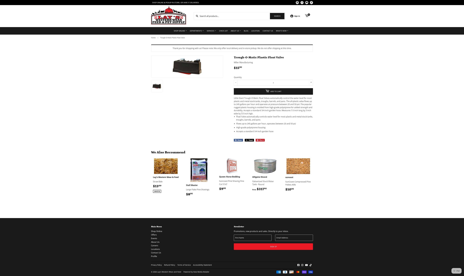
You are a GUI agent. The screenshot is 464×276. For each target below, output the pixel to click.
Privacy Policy (156, 265)
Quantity (238, 77)
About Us (235, 31)
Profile (154, 256)
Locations (155, 249)
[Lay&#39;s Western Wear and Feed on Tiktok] (311, 265)
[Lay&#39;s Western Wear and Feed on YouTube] (306, 265)
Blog (246, 31)
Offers (154, 234)
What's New (281, 31)
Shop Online (179, 31)
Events (154, 238)
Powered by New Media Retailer (196, 272)
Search (279, 16)
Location (255, 31)
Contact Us (268, 31)
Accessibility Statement (202, 265)
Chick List (223, 31)
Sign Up (273, 246)
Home (153, 38)
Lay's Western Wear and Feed (169, 272)
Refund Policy (169, 265)
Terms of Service (184, 265)
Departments (196, 31)
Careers (154, 245)
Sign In (297, 16)
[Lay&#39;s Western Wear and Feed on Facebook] (298, 265)
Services (211, 31)
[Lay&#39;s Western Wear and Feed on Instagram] (302, 265)
